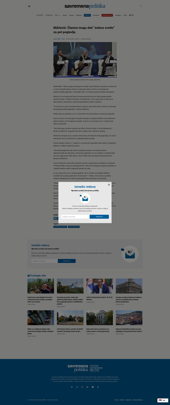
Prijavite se (99, 217)
